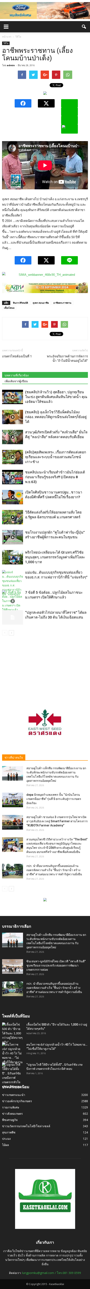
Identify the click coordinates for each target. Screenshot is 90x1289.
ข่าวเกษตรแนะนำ (13, 1095)
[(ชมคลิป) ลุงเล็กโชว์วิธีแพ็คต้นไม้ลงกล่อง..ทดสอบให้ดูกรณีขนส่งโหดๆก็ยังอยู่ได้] (12, 417)
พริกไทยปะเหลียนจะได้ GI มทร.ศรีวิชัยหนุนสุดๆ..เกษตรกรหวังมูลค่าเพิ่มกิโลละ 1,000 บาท (55, 557)
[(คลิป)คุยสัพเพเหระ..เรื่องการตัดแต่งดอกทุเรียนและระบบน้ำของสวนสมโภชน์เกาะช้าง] (12, 457)
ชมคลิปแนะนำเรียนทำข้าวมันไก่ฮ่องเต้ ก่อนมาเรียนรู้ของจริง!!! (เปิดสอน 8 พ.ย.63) (55, 477)
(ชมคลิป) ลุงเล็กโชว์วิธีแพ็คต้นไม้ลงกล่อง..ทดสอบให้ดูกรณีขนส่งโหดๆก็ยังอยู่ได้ (56, 417)
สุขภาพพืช (8, 1132)
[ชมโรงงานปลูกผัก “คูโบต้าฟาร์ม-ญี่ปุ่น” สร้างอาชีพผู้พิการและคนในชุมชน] (12, 537)
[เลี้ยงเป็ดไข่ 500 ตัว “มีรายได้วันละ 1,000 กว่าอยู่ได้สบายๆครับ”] (12, 1033)
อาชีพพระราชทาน (62, 302)
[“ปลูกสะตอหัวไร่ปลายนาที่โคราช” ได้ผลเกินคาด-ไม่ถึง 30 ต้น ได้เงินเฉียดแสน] (12, 617)
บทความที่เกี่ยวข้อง (17, 375)
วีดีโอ (5, 43)
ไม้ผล (5, 1145)
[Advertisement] (45, 668)
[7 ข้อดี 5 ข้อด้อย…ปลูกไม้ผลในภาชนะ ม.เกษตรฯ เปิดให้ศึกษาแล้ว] (12, 601)
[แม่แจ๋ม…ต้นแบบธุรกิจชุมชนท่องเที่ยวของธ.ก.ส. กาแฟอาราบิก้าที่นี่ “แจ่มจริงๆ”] (12, 583)
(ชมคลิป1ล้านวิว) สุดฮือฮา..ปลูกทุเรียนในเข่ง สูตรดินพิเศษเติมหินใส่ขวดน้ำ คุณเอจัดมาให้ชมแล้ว (56, 397)
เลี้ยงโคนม (9, 307)
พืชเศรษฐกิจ (10, 1120)
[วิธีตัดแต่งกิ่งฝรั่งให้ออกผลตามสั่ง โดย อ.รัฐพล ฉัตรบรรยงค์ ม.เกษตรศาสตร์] (12, 517)
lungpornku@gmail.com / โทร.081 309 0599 (51, 1273)
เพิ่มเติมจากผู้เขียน (16, 381)
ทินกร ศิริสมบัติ (20, 302)
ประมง (6, 1139)
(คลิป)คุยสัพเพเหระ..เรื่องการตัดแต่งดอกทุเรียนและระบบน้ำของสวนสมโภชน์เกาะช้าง (55, 457)
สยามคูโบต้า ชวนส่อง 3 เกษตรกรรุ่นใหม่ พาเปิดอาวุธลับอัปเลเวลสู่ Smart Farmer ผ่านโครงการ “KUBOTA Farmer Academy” (57, 821)
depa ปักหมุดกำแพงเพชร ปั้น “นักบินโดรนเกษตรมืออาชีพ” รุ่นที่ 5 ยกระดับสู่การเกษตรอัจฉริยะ (53, 799)
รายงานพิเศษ (10, 1107)
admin (11, 65)
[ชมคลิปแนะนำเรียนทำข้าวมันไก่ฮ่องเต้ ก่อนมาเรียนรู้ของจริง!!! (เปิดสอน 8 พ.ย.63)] (12, 477)
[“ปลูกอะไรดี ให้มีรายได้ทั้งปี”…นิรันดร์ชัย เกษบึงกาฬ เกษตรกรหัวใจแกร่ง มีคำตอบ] (12, 1076)
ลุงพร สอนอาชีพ (41, 302)
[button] (84, 26)
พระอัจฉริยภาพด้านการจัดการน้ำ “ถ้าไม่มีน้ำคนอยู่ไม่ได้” (67, 358)
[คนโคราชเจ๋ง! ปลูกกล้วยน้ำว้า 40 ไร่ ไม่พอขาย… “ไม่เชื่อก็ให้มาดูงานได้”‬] (12, 1055)
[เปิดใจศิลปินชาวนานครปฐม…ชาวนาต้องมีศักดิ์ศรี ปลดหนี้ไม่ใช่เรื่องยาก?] (12, 497)
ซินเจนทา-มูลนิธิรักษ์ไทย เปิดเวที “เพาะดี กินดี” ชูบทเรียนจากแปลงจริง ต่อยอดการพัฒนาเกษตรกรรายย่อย (56, 965)
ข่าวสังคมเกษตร (12, 1114)
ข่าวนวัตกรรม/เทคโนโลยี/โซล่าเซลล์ (26, 1126)
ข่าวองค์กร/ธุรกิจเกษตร (17, 1101)
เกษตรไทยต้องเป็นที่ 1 (17, 356)
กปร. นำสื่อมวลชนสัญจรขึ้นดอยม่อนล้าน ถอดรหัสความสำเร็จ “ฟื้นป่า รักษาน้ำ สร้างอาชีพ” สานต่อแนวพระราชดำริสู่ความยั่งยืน (54, 870)
